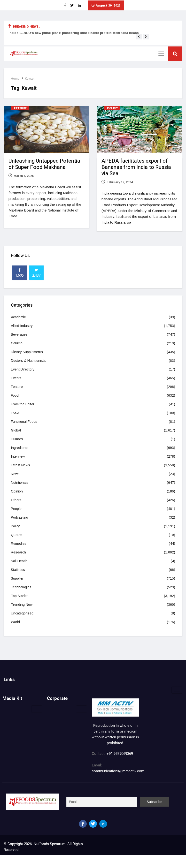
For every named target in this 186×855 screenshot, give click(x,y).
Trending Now (21, 604)
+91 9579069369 (120, 753)
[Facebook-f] (83, 824)
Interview (18, 456)
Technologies (21, 587)
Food (15, 395)
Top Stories (20, 596)
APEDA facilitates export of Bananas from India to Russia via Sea (136, 167)
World (15, 622)
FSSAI (15, 413)
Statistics (18, 570)
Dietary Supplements (27, 352)
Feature (20, 108)
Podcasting (19, 517)
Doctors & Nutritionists (28, 361)
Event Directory (22, 369)
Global (16, 430)
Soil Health (19, 561)
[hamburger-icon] (176, 690)
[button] (139, 36)
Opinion (17, 491)
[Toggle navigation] (161, 53)
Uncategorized (22, 613)
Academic (18, 317)
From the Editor (22, 404)
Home (15, 78)
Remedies (18, 543)
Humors (17, 439)
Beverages (19, 334)
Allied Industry (22, 326)
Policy (112, 108)
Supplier (17, 578)
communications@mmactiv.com (118, 771)
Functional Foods (24, 422)
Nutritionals (19, 482)
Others (16, 500)
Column (17, 343)
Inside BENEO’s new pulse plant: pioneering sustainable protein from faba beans (73, 33)
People (16, 509)
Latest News (20, 465)
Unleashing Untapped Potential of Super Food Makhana (45, 164)
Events (16, 378)
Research (18, 552)
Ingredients (19, 448)
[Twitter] (93, 824)
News (15, 474)
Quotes (16, 535)
